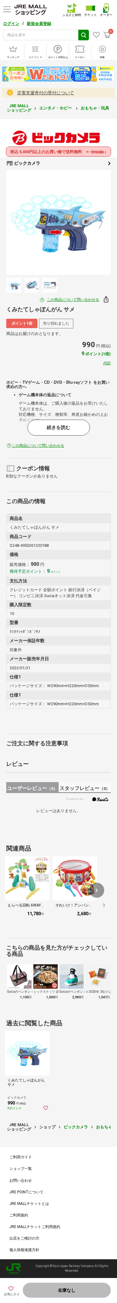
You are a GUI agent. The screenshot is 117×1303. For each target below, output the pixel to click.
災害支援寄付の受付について (45, 92)
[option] (58, 222)
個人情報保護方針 (24, 1250)
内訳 (107, 363)
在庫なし (67, 1290)
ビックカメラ (26, 163)
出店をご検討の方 (24, 1238)
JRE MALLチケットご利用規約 (34, 1227)
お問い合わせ (20, 1180)
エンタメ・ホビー (56, 108)
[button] (97, 890)
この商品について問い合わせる (73, 299)
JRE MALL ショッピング (19, 107)
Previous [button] (20, 222)
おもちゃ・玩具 (95, 108)
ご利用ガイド (20, 1157)
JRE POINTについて (26, 1192)
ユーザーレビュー (32, 788)
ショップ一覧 (20, 1168)
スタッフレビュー (85, 788)
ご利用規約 (18, 1215)
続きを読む (58, 427)
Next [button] (97, 222)
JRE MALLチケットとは (29, 1203)
